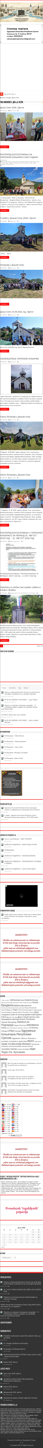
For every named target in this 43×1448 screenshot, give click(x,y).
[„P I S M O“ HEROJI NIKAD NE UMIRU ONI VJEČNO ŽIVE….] (1, 1290)
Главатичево (22, 1010)
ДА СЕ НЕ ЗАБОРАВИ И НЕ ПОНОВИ (25, 593)
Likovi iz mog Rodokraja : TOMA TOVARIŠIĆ (18, 839)
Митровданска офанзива (16, 1028)
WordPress (18, 1440)
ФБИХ (30, 1041)
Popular (4, 688)
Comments (12, 688)
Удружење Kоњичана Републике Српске (18, 1034)
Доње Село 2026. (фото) (12, 107)
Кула (20, 163)
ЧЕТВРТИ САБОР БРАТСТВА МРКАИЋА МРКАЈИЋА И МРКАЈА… (18, 1380)
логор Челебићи (23, 1049)
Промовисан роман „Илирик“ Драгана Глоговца (20, 1398)
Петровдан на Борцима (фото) (14, 1349)
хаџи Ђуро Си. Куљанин (18, 1050)
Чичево (8, 164)
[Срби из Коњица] (21, 11)
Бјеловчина (9, 161)
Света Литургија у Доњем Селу (15, 417)
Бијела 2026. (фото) (11, 1362)
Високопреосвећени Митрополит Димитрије (12, 1008)
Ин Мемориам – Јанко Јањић (13, 747)
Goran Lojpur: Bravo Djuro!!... (16, 1070)
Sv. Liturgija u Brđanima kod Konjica (16, 1343)
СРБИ (11, 1030)
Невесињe (26, 1028)
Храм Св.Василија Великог (16, 1044)
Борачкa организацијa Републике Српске (12, 1002)
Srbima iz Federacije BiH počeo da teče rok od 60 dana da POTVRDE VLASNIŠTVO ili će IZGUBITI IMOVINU (22, 1283)
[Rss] (21, 1443)
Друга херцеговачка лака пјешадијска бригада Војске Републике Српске (20, 1019)
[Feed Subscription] (42, 102)
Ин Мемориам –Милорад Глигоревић (16, 752)
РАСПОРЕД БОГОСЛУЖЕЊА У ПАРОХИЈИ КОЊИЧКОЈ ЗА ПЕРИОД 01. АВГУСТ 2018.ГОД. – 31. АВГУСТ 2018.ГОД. (21, 535)
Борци (17, 161)
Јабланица (15, 1000)
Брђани (27, 161)
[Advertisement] (21, 68)
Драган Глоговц (12, 1017)
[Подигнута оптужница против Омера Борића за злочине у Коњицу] (1, 1297)
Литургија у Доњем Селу (12, 265)
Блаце (13, 161)
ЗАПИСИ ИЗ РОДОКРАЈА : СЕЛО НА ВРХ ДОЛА (20, 869)
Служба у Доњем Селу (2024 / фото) (18, 218)
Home (3, 97)
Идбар (10, 163)
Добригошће (33, 161)
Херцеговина (37, 1041)
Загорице (6, 163)
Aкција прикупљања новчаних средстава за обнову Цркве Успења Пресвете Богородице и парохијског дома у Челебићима (21, 916)
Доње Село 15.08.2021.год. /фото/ (16, 312)
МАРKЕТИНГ (9, 905)
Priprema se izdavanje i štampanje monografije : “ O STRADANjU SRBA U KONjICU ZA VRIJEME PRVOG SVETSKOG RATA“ (19, 707)
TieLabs (33, 1440)
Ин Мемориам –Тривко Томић (13, 758)
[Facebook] (22, 1443)
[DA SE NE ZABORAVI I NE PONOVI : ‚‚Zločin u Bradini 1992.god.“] (2, 721)
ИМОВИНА (33, 1025)
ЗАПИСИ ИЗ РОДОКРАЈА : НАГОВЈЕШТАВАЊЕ (19, 856)
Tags (19, 688)
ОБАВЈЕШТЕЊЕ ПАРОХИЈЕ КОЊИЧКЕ (19, 359)
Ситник (30, 163)
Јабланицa (16, 163)
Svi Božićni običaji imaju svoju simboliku (13, 715)
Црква (34, 163)
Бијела (3, 161)
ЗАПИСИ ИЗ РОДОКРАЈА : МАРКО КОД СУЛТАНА (20, 844)
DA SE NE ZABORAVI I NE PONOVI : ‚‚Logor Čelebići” (21, 700)
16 (38, 1237)
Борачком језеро (27, 1002)
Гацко (15, 1010)
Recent (26, 688)
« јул (2, 1247)
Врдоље (9, 1010)
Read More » (4, 147)
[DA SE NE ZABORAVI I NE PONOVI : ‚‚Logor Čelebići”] (2, 700)
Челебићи (2, 164)
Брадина (22, 161)
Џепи (11, 164)
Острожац (25, 163)
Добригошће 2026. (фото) (11, 94)
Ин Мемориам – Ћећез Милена (14, 736)
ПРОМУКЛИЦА (9, 850)
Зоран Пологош (20, 1025)
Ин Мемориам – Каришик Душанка (15, 741)
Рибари (4, 1031)
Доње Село (13, 110)
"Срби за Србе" (5, 1000)
